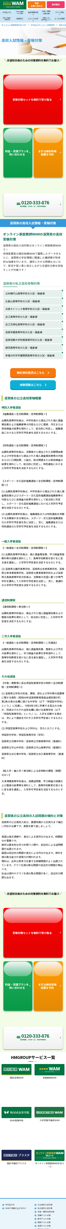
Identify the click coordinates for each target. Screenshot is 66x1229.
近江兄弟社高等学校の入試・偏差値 (25, 324)
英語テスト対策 (44, 1225)
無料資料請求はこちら (31, 373)
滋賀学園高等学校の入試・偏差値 (23, 332)
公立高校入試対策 (45, 1204)
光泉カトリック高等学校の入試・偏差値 (27, 309)
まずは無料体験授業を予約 (47, 152)
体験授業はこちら (31, 385)
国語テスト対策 (44, 1222)
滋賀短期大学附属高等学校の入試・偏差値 (28, 340)
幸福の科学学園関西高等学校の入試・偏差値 (29, 355)
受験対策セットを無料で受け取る (32, 99)
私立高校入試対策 (45, 1208)
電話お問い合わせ (37, 4)
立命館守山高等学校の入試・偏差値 (25, 293)
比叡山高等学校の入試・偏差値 (22, 301)
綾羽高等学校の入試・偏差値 (21, 347)
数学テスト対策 (44, 1218)
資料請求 (56, 4)
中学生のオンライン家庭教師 (43, 24)
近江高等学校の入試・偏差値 (21, 316)
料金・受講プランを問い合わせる (17, 152)
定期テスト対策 (44, 1215)
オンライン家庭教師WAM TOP (14, 24)
